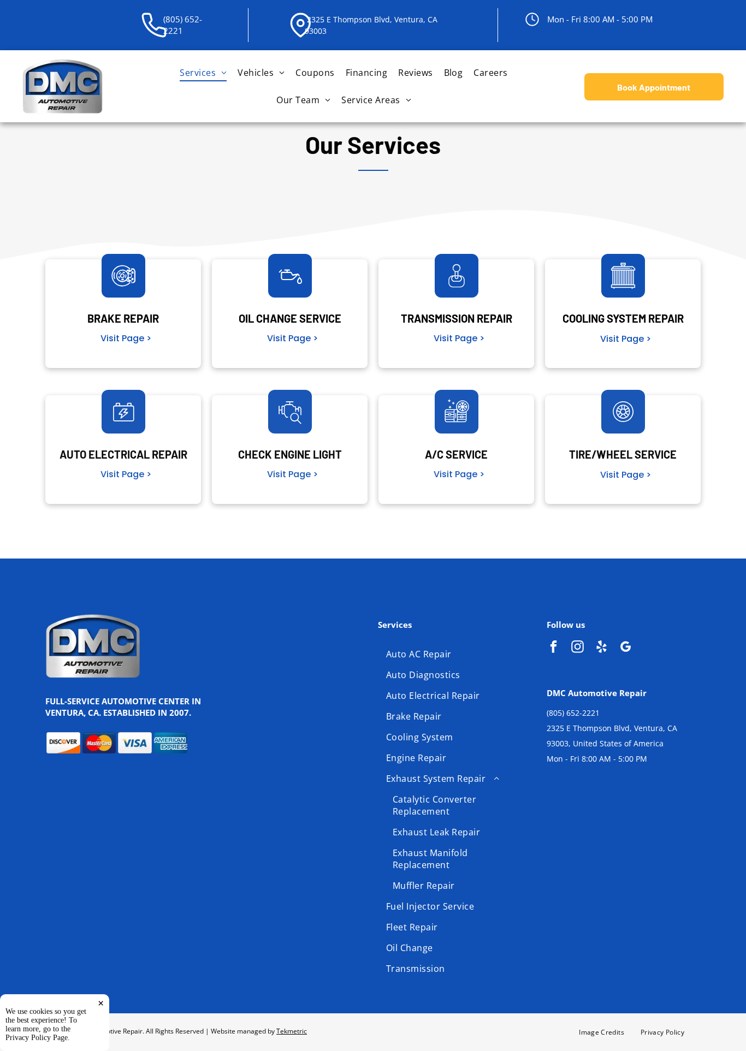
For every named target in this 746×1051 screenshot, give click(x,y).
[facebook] (553, 648)
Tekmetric (291, 1031)
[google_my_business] (625, 648)
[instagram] (577, 648)
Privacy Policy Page (36, 1038)
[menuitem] (203, 72)
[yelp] (601, 648)
